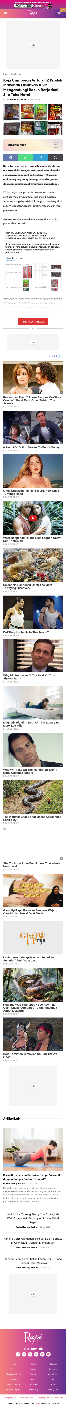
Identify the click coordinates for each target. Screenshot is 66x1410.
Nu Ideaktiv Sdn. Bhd (30, 1403)
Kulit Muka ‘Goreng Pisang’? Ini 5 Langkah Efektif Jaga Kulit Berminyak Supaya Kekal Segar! (33, 1218)
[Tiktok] (36, 1354)
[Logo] (33, 13)
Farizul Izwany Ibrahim (14, 1183)
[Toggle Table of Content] (54, 145)
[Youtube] (42, 1354)
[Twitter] (30, 1354)
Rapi (5, 74)
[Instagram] (24, 1354)
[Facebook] (18, 1354)
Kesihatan (16, 74)
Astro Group (54, 1403)
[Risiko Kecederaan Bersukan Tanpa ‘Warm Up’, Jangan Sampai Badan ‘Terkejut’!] (33, 1149)
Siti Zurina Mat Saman (16, 99)
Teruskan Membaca (33, 321)
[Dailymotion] (48, 1354)
